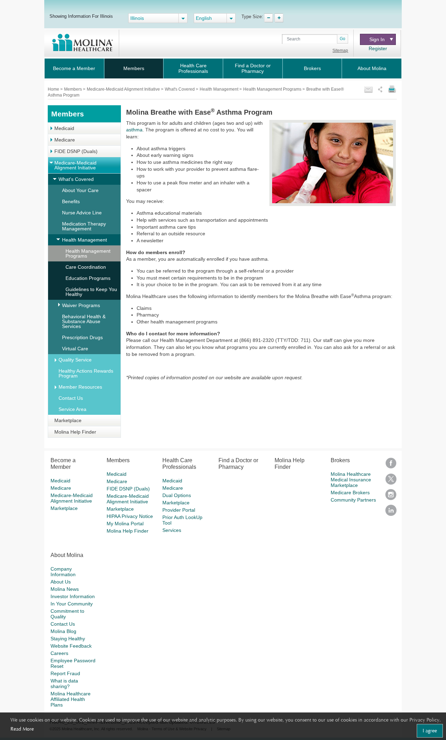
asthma (134, 129)
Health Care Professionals (193, 68)
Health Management (219, 89)
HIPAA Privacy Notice (130, 516)
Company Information (63, 571)
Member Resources (80, 387)
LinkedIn (391, 512)
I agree (430, 730)
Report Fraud (65, 673)
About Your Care (80, 190)
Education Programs (88, 278)
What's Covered (180, 89)
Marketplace (68, 420)
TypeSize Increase (279, 17)
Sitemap (340, 50)
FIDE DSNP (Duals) (76, 151)
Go (342, 38)
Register (378, 48)
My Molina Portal (125, 523)
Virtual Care (75, 348)
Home (54, 89)
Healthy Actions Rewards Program (86, 373)
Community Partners (353, 500)
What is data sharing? (64, 683)
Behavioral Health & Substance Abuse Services (84, 321)
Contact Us (71, 398)
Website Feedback (71, 646)
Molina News (65, 589)
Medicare (64, 140)
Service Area (72, 409)
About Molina (371, 68)
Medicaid (64, 128)
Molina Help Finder (75, 432)
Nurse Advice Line (82, 212)
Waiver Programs (81, 305)
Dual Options (176, 495)
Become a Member (74, 68)
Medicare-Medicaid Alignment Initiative (124, 89)
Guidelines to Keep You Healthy (91, 292)
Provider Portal (178, 510)
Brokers (312, 68)
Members (133, 68)
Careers (59, 653)
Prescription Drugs (82, 337)
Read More (22, 729)
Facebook (391, 465)
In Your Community (72, 604)
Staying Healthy (68, 638)
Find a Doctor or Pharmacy (253, 68)
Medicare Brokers (350, 492)
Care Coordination (86, 267)
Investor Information (73, 596)
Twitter (391, 481)
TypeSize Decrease (268, 17)
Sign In (377, 39)
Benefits (71, 201)
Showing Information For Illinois (81, 16)
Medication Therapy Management (84, 226)
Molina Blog (63, 631)
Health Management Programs (272, 89)
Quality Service (75, 360)
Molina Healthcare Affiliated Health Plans (71, 699)
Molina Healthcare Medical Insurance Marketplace (351, 479)
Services (171, 530)
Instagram (391, 497)
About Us (61, 582)
